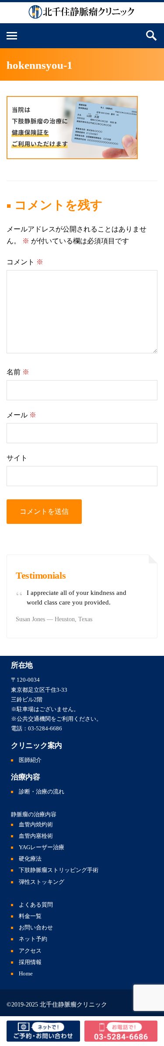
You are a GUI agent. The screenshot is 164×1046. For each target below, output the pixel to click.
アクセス (30, 951)
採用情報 (30, 962)
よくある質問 (36, 905)
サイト (17, 458)
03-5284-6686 (45, 729)
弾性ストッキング (41, 882)
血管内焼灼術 (36, 825)
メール (21, 415)
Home (26, 974)
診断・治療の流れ (41, 792)
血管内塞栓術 (36, 836)
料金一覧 (30, 916)
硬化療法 (30, 859)
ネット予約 (33, 939)
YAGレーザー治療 (41, 847)
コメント (25, 262)
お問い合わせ (36, 928)
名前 (18, 372)
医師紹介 (30, 760)
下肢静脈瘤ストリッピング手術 (58, 870)
